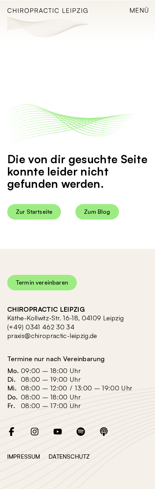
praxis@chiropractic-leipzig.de (52, 335)
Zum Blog (97, 211)
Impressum (23, 456)
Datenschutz (69, 456)
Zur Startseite (34, 211)
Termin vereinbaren (42, 282)
